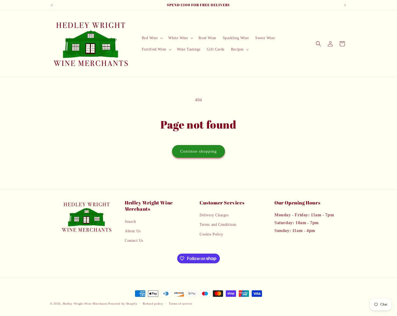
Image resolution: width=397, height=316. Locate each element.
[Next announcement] (345, 5)
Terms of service (180, 303)
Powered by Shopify (122, 303)
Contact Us (134, 240)
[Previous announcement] (52, 5)
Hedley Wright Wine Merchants (85, 303)
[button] (152, 38)
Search (130, 222)
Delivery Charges (214, 215)
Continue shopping (198, 151)
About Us (133, 231)
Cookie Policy (211, 234)
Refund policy (153, 303)
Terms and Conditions (218, 225)
